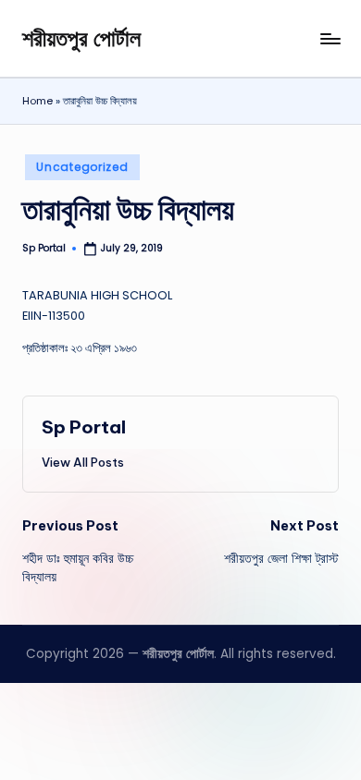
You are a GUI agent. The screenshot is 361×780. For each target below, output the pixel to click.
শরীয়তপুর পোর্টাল (81, 38)
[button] (83, 462)
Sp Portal (84, 427)
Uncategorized (82, 167)
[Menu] (329, 38)
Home (37, 100)
